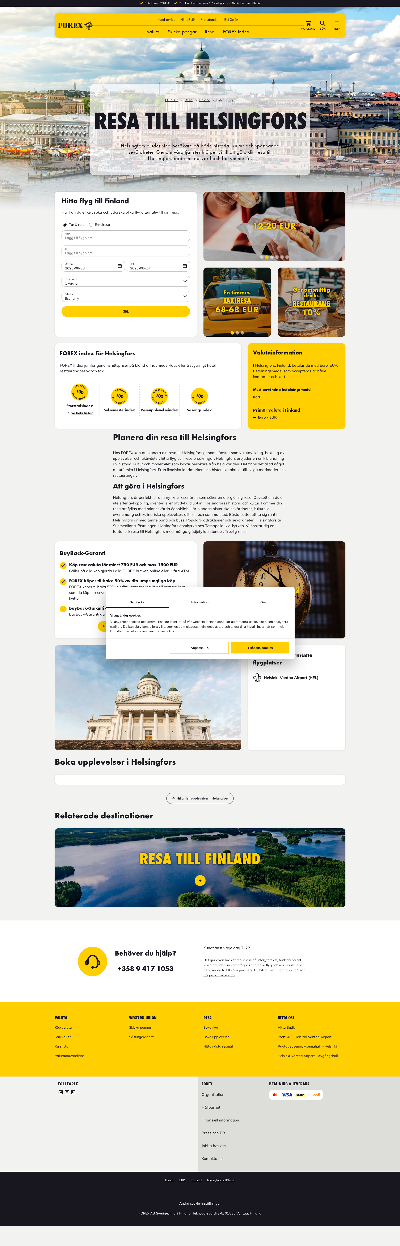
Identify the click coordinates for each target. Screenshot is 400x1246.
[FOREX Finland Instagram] (67, 1093)
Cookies (169, 1180)
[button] (231, 19)
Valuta (153, 31)
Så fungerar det (141, 1037)
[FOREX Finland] (60, 1093)
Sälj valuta (63, 1037)
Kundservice (166, 19)
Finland (204, 100)
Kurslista (61, 1046)
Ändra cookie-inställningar (200, 1203)
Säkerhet (196, 1180)
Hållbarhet (211, 1107)
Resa (209, 31)
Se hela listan (82, 413)
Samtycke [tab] (137, 602)
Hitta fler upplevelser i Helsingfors (202, 798)
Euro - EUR (267, 417)
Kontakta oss (213, 1158)
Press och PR (213, 1132)
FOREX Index (236, 31)
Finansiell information (220, 1120)
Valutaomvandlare (69, 1056)
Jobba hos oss (214, 1145)
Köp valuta (63, 1027)
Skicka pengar (182, 31)
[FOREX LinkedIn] (73, 1093)
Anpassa (197, 648)
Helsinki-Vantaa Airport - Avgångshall (308, 1056)
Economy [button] (72, 298)
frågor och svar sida (219, 975)
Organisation (213, 1094)
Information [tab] (200, 602)
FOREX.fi (171, 100)
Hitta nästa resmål (218, 1046)
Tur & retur (77, 224)
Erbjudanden (210, 19)
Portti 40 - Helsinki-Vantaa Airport (305, 1037)
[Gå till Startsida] (75, 25)
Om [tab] (263, 602)
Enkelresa (102, 224)
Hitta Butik (188, 19)
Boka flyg (210, 1027)
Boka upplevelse (216, 1037)
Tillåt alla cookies (260, 648)
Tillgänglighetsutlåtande (221, 1180)
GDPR (182, 1180)
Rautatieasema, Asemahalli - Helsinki (307, 1046)
